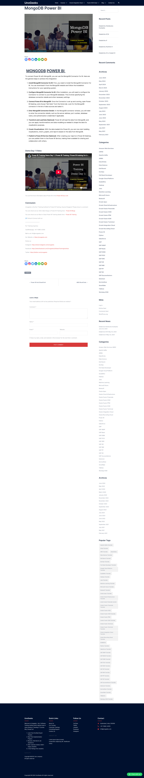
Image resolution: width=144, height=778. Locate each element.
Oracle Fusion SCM (105, 218)
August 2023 (103, 108)
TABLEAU (102, 695)
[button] (134, 774)
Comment (33, 307)
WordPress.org (103, 314)
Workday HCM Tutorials (106, 699)
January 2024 (103, 91)
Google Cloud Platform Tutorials (106, 569)
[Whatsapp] (39, 59)
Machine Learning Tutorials (107, 583)
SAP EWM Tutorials (105, 659)
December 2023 (104, 94)
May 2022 (102, 121)
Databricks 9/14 (104, 34)
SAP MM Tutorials (105, 672)
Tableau (101, 289)
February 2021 (103, 134)
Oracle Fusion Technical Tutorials (106, 628)
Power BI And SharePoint (38, 282)
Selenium (102, 279)
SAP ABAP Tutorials (105, 652)
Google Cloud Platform (106, 178)
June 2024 (102, 78)
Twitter (75, 725)
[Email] (42, 59)
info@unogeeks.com (105, 729)
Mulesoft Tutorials (105, 590)
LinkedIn (75, 727)
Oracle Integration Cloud (76, 3)
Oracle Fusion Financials (107, 208)
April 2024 (102, 84)
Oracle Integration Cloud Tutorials (106, 633)
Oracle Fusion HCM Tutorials (107, 613)
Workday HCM (103, 292)
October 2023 (103, 101)
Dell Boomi (102, 168)
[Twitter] (32, 59)
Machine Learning (105, 192)
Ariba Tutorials (104, 548)
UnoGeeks (31, 2)
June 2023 (102, 114)
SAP (100, 242)
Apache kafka (103, 155)
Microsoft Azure (104, 195)
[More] (45, 59)
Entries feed (102, 308)
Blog (103, 3)
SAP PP (101, 269)
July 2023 (102, 111)
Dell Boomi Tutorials (105, 558)
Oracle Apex (103, 202)
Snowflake (102, 285)
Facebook (76, 729)
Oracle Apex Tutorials (106, 593)
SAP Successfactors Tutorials (108, 682)
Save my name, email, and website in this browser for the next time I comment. (54, 338)
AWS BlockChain (81, 282)
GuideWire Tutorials (105, 573)
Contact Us (111, 3)
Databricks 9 (103, 40)
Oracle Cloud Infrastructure (108, 205)
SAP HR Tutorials (104, 669)
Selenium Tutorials (105, 686)
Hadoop (101, 185)
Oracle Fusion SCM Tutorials (107, 620)
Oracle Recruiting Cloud (106, 228)
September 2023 (104, 104)
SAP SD (101, 272)
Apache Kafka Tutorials (106, 545)
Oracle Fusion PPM (105, 215)
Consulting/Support (54, 729)
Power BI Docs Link (62, 195)
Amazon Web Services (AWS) (107, 347)
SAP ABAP (102, 245)
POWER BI (27, 272)
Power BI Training (71, 214)
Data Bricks (102, 162)
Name (32, 322)
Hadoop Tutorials (104, 577)
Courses (62, 3)
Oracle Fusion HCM (105, 212)
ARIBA (101, 158)
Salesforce (102, 238)
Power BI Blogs (70, 211)
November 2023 (104, 98)
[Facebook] (26, 59)
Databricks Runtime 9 (105, 47)
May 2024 (102, 81)
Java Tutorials (104, 580)
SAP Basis (102, 249)
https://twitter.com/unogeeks (38, 252)
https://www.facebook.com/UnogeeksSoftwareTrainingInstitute (50, 248)
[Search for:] (108, 10)
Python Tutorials (104, 646)
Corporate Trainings (54, 727)
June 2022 (102, 118)
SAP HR (101, 262)
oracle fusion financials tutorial (108, 602)
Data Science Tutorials (106, 555)
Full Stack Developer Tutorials (108, 565)
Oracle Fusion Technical (106, 222)
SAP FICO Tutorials (105, 662)
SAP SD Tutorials (104, 679)
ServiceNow (103, 282)
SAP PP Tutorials (104, 675)
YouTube (75, 723)
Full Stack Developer (105, 175)
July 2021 (102, 128)
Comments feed (103, 311)
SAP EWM (102, 252)
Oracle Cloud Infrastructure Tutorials (107, 597)
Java (100, 188)
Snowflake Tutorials (105, 692)
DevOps (101, 172)
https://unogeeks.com (40, 237)
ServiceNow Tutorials (105, 689)
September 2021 (104, 124)
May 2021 (102, 131)
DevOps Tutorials (104, 561)
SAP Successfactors (105, 275)
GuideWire (102, 182)
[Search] (119, 3)
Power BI (102, 232)
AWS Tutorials (104, 551)
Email (32, 329)
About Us (51, 723)
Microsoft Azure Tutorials (107, 586)
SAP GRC (102, 259)
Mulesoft (102, 198)
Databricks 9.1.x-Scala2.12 (107, 53)
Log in (100, 305)
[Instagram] (29, 59)
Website (62, 329)
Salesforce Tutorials (105, 649)
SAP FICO (102, 255)
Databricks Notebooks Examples (106, 27)
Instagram (76, 731)
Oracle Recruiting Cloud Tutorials (106, 638)
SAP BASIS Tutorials (105, 656)
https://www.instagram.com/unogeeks (43, 245)
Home (56, 3)
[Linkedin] (35, 59)
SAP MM (101, 265)
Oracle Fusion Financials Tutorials (106, 606)
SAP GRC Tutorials (105, 666)
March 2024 (103, 88)
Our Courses (52, 725)
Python (101, 235)
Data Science (103, 165)
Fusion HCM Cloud (92, 3)
